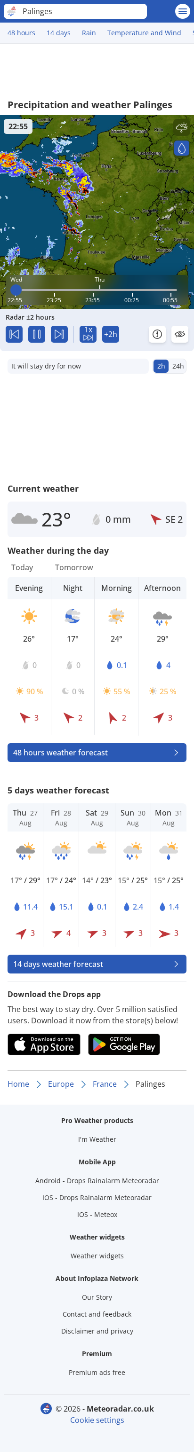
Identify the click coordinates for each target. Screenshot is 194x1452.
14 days (59, 32)
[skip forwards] (59, 334)
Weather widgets (97, 1255)
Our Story (97, 1297)
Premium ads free (97, 1372)
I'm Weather (97, 1139)
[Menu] (182, 11)
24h (178, 365)
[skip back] (14, 334)
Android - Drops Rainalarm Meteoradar (97, 1180)
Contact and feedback (97, 1314)
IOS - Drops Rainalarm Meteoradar (97, 1197)
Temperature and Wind (144, 32)
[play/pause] (36, 334)
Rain (89, 32)
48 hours (21, 32)
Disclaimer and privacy (97, 1330)
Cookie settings (97, 1420)
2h (161, 365)
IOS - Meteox (97, 1214)
